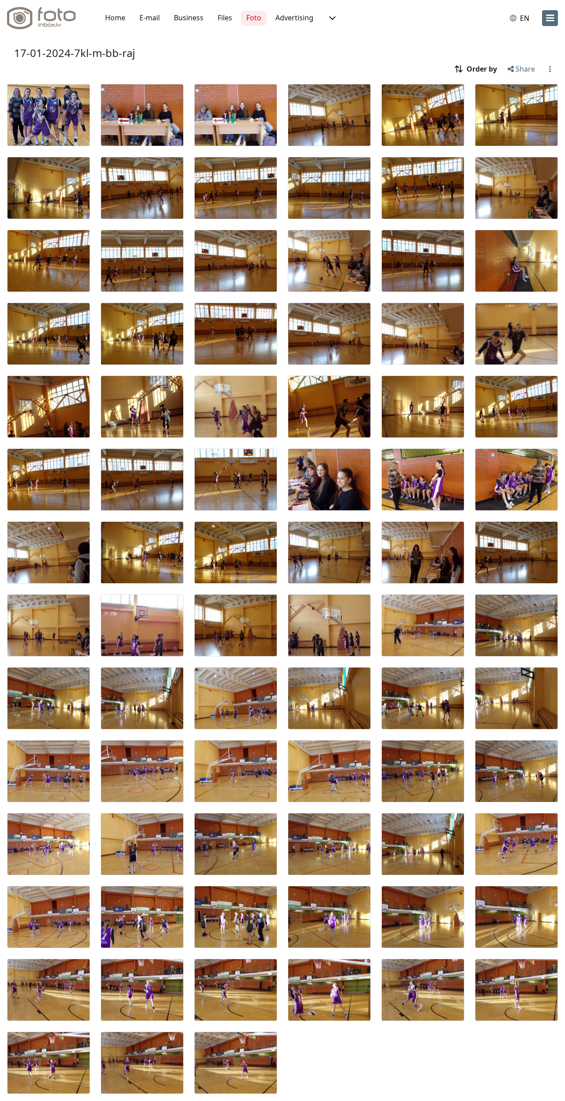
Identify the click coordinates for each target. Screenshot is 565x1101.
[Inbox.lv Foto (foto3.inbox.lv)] (46, 18)
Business (188, 18)
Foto (253, 18)
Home (115, 18)
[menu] (550, 18)
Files (225, 18)
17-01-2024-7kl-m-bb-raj (74, 53)
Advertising (294, 18)
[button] (331, 18)
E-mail (149, 18)
